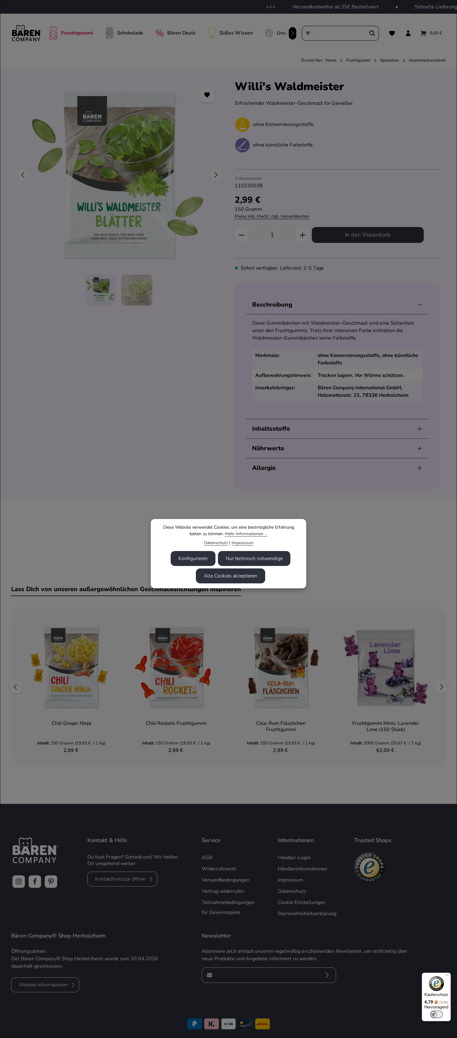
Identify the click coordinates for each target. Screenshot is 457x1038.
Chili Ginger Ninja (71, 723)
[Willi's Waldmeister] (119, 175)
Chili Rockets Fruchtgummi (176, 723)
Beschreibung (272, 304)
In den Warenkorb (367, 235)
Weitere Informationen (43, 984)
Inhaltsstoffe (271, 428)
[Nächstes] (292, 33)
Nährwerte (268, 448)
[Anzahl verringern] (241, 235)
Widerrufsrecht (219, 868)
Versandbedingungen (225, 880)
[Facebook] (35, 881)
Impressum (242, 543)
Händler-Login (294, 857)
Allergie (264, 468)
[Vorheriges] (23, 174)
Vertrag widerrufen (223, 891)
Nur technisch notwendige (254, 558)
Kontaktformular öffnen (120, 879)
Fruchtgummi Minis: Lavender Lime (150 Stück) (385, 726)
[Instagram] (18, 881)
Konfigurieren (193, 558)
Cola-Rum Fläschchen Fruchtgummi (281, 726)
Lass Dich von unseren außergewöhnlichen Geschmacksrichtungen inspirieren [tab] (126, 589)
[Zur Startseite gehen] (26, 33)
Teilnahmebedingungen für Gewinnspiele (228, 907)
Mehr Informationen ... (246, 534)
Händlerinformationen (302, 868)
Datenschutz (216, 543)
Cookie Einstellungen (301, 902)
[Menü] (447, 976)
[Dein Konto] (408, 33)
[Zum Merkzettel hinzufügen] (207, 94)
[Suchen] (372, 33)
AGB (207, 857)
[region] (119, 193)
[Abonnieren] (327, 975)
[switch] (436, 1014)
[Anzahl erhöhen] (302, 235)
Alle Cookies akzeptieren (230, 575)
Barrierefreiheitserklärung (307, 913)
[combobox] (339, 33)
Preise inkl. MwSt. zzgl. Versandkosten (272, 216)
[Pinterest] (51, 881)
